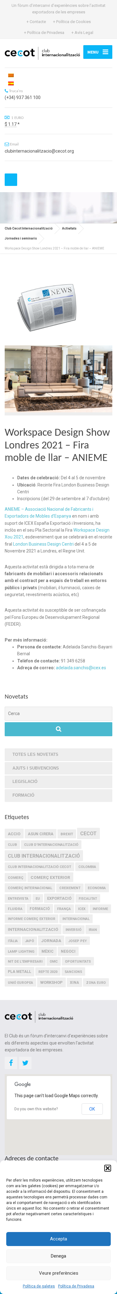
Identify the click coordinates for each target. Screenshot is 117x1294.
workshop (51, 982)
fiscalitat (88, 899)
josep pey (77, 941)
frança (64, 909)
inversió (73, 930)
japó (29, 941)
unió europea (20, 983)
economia (97, 888)
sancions (73, 972)
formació (40, 909)
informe (100, 909)
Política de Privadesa (76, 1286)
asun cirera (40, 834)
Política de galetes (39, 1286)
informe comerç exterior (31, 919)
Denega (58, 1256)
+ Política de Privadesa (44, 32)
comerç (15, 877)
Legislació (24, 781)
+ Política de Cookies (72, 21)
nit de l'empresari (25, 962)
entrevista (18, 899)
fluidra (15, 909)
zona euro (96, 983)
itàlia (13, 941)
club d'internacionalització (51, 845)
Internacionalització (33, 929)
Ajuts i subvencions (35, 768)
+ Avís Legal (82, 32)
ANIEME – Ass (18, 509)
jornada (51, 940)
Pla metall (19, 971)
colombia (87, 867)
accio (14, 834)
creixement (69, 888)
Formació (23, 795)
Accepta (58, 1239)
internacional (76, 919)
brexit (67, 834)
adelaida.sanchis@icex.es (81, 667)
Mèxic (47, 951)
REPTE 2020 (47, 972)
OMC (54, 962)
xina (74, 982)
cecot (88, 834)
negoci (68, 951)
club (12, 845)
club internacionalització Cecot (39, 867)
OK (92, 1109)
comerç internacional (30, 888)
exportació (59, 898)
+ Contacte (36, 21)
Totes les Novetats (35, 754)
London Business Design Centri (43, 544)
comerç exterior (50, 877)
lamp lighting (21, 952)
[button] (108, 1168)
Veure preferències (58, 1273)
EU (38, 899)
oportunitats (78, 962)
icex (81, 909)
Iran (93, 929)
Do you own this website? (36, 1109)
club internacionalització (44, 856)
